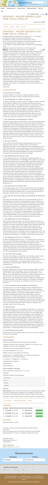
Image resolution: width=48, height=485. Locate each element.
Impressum (11, 481)
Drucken (24, 26)
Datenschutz (23, 481)
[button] (6, 50)
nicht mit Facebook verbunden (4, 469)
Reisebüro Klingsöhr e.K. (33, 481)
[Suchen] (45, 2)
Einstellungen (32, 469)
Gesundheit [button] (6, 385)
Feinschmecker (21, 8)
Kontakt (12, 26)
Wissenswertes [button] (7, 377)
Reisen (2, 8)
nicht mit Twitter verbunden (14, 469)
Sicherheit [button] (6, 382)
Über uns (40, 8)
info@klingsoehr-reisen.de (13, 446)
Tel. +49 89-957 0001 (33, 14)
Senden (18, 26)
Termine (6, 26)
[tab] (24, 378)
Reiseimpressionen (32, 8)
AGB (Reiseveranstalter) (19, 400)
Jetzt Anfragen (7, 400)
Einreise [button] (5, 380)
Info (2, 11)
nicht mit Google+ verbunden (23, 469)
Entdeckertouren (11, 8)
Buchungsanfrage (39, 410)
